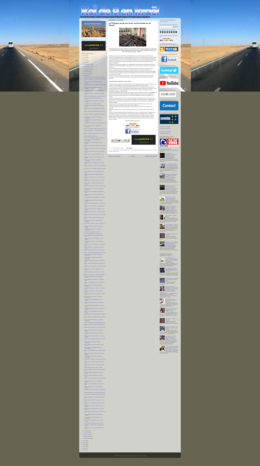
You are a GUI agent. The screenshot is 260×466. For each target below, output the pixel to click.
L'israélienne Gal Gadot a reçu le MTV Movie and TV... (95, 412)
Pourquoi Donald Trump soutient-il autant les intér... (94, 409)
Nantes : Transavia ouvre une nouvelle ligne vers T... (94, 134)
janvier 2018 (87, 438)
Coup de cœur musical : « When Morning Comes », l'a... (94, 131)
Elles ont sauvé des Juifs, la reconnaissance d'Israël (93, 242)
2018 (84, 62)
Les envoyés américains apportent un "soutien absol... (94, 306)
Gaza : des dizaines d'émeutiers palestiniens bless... (93, 376)
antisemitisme (116, 149)
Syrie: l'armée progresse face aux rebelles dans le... (94, 351)
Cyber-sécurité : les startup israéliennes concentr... (93, 258)
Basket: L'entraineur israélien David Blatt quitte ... (94, 112)
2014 (84, 446)
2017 (84, 440)
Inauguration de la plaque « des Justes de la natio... (93, 428)
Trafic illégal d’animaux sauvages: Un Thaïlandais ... (92, 140)
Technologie (103, 17)
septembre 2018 (87, 70)
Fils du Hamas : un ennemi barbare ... (170, 216)
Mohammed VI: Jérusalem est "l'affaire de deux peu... (94, 177)
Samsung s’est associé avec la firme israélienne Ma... (94, 212)
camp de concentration (124, 149)
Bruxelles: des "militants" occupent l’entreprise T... (95, 274)
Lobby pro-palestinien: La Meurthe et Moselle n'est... (94, 94)
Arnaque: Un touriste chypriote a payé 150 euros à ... (94, 79)
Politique (89, 17)
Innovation (121, 17)
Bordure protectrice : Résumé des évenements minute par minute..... (171, 279)
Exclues (83, 17)
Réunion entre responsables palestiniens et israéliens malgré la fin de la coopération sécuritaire (171, 176)
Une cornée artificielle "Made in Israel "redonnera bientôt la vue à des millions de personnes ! (171, 259)
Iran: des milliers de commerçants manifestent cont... (94, 163)
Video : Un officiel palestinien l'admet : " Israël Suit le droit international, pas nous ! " (171, 347)
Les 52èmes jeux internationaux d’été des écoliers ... (94, 395)
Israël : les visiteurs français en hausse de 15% (94, 128)
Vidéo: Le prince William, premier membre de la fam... (94, 236)
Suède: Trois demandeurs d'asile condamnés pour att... (94, 264)
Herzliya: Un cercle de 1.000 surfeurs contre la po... (94, 325)
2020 (84, 59)
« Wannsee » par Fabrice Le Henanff (92, 231)
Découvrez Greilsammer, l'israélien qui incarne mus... (94, 288)
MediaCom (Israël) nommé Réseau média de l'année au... (93, 285)
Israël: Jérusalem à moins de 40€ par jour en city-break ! (171, 225)
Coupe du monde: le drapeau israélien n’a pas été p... (94, 339)
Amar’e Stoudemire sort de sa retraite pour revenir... (93, 387)
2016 (84, 442)
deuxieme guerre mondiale (135, 149)
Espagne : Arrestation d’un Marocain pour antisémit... (93, 221)
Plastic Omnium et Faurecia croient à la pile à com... (94, 400)
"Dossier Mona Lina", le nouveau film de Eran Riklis (94, 247)
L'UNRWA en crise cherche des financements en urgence (94, 309)
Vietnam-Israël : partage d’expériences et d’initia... (95, 252)
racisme (114, 151)
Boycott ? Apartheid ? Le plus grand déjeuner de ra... (94, 397)
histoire (142, 149)
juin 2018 (86, 75)
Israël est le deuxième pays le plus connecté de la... (94, 283)
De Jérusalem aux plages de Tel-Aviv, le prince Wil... (94, 180)
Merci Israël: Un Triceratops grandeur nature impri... (94, 403)
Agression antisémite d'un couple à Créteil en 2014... (93, 291)
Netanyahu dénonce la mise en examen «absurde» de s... (94, 370)
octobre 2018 (87, 68)
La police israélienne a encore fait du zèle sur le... (94, 272)
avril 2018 (86, 432)
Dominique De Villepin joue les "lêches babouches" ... (94, 328)
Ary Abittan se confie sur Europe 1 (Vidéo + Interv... (93, 300)
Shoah (115, 17)
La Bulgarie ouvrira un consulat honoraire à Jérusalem (94, 320)
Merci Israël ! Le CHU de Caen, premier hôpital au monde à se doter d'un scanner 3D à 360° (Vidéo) (171, 337)
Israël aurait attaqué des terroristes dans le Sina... (94, 269)
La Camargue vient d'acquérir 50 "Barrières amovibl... (94, 91)
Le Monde (114, 119)
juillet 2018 (87, 73)
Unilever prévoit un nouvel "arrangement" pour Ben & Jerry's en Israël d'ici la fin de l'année (171, 270)
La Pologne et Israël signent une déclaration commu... (94, 106)
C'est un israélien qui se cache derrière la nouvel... (93, 381)
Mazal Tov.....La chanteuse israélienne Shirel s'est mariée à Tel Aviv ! (171, 309)
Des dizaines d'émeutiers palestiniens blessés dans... (93, 175)
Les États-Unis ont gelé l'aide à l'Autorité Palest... (93, 277)
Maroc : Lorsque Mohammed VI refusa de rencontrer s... (93, 348)
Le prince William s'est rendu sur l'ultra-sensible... (93, 88)
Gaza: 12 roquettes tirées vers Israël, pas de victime (94, 183)
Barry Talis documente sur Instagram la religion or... (95, 146)
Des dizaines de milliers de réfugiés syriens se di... (94, 77)
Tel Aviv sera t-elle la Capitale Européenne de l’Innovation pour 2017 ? (170, 198)
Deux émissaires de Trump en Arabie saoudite (93, 423)
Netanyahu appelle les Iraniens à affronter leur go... (94, 101)
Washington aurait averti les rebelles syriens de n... (94, 314)
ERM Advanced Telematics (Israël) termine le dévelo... (94, 406)
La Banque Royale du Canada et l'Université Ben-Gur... (93, 189)
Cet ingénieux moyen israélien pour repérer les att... (94, 333)
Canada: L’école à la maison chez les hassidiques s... (94, 166)
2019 (84, 60)
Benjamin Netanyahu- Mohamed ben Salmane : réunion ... (94, 354)
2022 (84, 55)
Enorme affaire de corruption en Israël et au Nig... (94, 384)
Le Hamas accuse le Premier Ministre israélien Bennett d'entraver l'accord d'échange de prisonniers (171, 243)
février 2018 (87, 436)
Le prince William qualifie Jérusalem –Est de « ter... (94, 362)
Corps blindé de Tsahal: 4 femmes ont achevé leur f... (95, 85)
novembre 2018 (87, 66)
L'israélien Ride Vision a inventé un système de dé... (94, 392)
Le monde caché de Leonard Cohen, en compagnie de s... (94, 244)
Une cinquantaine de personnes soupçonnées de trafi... (94, 192)
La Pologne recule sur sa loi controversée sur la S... (95, 123)
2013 (84, 448)
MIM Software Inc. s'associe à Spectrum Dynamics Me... (93, 297)
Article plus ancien (151, 156)
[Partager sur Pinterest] (131, 148)
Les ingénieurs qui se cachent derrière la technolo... (93, 120)
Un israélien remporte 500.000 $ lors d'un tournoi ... (93, 201)
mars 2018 (86, 434)
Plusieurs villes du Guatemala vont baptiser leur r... (94, 266)
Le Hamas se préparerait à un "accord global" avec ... (94, 303)
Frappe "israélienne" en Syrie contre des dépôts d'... (94, 250)
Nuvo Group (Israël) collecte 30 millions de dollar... (93, 227)
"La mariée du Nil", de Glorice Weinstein (92, 103)
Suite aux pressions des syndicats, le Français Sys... (94, 280)
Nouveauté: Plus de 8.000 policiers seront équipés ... (95, 378)
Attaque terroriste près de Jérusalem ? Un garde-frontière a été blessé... (171, 207)
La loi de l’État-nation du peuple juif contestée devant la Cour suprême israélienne (171, 165)
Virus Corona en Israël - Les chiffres (171, 234)
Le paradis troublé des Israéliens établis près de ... (94, 114)
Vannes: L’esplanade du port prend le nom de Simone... (93, 239)
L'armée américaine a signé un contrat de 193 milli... (94, 172)
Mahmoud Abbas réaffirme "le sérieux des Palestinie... (93, 117)
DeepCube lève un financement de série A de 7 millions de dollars (171, 154)
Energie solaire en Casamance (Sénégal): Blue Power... (94, 209)
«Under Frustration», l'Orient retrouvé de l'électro (93, 255)
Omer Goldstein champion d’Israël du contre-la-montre (94, 336)
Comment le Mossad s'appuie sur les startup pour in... (94, 215)
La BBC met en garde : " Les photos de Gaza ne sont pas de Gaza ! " (171, 328)
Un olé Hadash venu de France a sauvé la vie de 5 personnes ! (171, 300)
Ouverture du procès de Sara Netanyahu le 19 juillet (94, 157)
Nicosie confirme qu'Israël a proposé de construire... (92, 160)
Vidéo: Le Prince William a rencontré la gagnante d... (92, 126)
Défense (96, 17)
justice (146, 149)
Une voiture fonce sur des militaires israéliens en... (94, 365)
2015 (84, 444)
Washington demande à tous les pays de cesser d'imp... (94, 152)
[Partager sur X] (129, 148)
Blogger (145, 455)
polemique (154, 149)
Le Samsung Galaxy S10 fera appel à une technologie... (93, 418)
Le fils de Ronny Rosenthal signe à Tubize (93, 233)
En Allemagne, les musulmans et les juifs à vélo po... (94, 203)
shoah (118, 151)
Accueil (147, 17)
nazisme (150, 149)
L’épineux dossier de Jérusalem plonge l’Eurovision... (92, 342)
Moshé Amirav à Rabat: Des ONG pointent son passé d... (94, 195)
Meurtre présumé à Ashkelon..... (90, 136)
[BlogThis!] (127, 148)
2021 (84, 57)
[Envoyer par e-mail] (126, 148)
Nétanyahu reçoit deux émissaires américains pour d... (93, 373)
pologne (110, 151)
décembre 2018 (87, 64)
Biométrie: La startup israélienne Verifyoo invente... (93, 143)
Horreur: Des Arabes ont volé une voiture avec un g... (94, 186)
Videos (141, 17)
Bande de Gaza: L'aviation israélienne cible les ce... (94, 154)
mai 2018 (86, 431)
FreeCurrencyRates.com (165, 128)
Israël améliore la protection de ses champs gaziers (93, 345)
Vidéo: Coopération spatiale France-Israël (93, 367)
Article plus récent (115, 156)
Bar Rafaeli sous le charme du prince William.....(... (95, 96)
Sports (136, 17)
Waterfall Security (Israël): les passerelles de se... (94, 206)
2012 (84, 450)
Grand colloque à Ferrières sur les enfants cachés (93, 420)
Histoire (110, 17)
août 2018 (86, 71)
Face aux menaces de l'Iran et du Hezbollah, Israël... (93, 82)
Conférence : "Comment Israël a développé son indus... (94, 425)
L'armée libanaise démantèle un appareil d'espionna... (93, 356)
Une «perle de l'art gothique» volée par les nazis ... (94, 169)
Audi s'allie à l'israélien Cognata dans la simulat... (93, 98)
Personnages (129, 17)
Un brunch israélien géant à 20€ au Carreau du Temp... (94, 149)
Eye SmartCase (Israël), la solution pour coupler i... (95, 359)
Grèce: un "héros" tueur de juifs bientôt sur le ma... (94, 218)
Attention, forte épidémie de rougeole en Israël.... (94, 137)
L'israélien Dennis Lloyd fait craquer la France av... (94, 294)
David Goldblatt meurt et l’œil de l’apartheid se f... (94, 224)
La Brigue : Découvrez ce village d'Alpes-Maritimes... (93, 229)
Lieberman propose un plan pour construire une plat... (94, 261)
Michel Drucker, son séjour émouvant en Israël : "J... (94, 109)
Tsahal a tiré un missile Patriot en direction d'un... (94, 322)
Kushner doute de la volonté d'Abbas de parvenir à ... (94, 317)
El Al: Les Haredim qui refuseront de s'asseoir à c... (94, 198)
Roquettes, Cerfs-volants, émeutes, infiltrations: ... (94, 390)
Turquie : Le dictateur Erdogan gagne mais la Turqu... (94, 311)
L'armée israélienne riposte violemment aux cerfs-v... (93, 415)
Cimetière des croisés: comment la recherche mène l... (93, 331)
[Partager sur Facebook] (130, 148)
